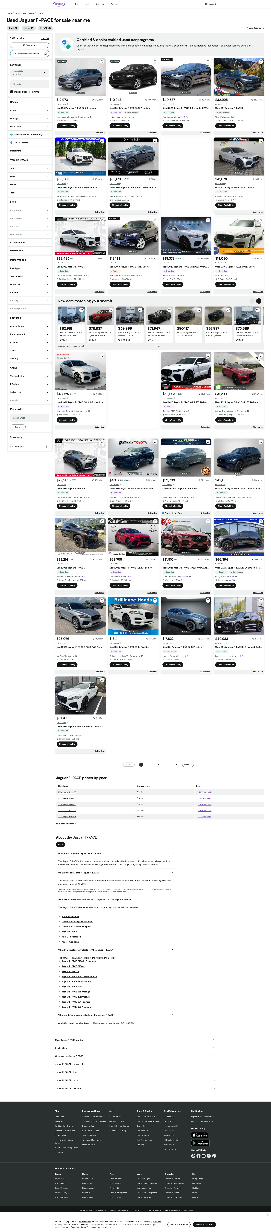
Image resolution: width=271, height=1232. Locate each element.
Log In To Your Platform (201, 1121)
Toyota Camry (61, 1192)
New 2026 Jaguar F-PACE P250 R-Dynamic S (216, 334)
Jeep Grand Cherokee (147, 1183)
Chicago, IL (169, 1116)
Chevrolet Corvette (173, 1178)
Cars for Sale (20, 13)
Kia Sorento (197, 1183)
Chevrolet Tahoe (172, 1192)
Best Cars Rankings (90, 1130)
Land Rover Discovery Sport (76, 926)
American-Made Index (91, 1140)
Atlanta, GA (169, 1135)
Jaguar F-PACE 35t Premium (76, 1006)
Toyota (58, 1174)
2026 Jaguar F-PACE (67, 792)
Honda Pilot (87, 1192)
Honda (85, 1174)
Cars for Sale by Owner (65, 1130)
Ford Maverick (116, 1178)
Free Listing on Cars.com (120, 1126)
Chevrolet (169, 1174)
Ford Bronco (115, 1183)
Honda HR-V (87, 1197)
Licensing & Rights (151, 1210)
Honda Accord (88, 1188)
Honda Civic (87, 1183)
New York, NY (169, 1144)
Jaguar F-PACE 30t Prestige (76, 1001)
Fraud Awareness (172, 1210)
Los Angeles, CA (171, 1126)
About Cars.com (85, 1210)
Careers (135, 1210)
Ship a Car (141, 1126)
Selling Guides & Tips (118, 1130)
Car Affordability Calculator (148, 1121)
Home (9, 13)
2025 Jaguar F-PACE (67, 798)
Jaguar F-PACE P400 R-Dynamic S (79, 976)
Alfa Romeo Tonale (71, 941)
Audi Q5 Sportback (71, 936)
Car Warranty (142, 1130)
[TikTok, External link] (193, 1156)
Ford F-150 (114, 1188)
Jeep (139, 1174)
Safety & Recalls (89, 1135)
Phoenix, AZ (169, 1130)
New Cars (59, 1121)
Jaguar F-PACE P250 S (73, 966)
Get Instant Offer (116, 1121)
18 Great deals (204, 816)
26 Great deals (204, 804)
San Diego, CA (170, 1149)
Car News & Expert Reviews (94, 1121)
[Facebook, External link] (198, 1156)
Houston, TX (169, 1121)
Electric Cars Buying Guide (66, 1147)
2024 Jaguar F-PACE (67, 804)
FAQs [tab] (60, 844)
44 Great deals (205, 792)
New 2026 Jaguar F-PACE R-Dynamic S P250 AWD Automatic (71, 335)
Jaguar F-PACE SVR (72, 986)
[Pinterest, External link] (214, 1156)
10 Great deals (204, 798)
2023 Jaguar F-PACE (67, 810)
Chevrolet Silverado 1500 (175, 1183)
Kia (193, 1174)
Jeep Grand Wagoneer (147, 1192)
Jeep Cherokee (144, 1197)
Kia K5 (194, 1192)
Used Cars (59, 1116)
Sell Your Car (114, 1116)
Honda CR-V (87, 1178)
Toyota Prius (60, 1183)
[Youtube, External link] (204, 1156)
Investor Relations (118, 1210)
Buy (76, 4)
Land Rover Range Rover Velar (77, 921)
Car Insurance (143, 1135)
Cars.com (157, 1221)
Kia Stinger (196, 1188)
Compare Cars (88, 1126)
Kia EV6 (195, 1197)
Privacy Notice (85, 1221)
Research (100, 4)
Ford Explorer (116, 1197)
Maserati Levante (70, 916)
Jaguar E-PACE (69, 931)
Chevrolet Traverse (173, 1188)
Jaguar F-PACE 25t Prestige (76, 996)
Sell (87, 4)
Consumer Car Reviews (92, 1116)
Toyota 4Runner (62, 1197)
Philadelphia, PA (171, 1140)
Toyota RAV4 (60, 1178)
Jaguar (31, 13)
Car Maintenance (144, 1140)
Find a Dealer (60, 1135)
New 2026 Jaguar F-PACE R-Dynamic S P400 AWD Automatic (100, 335)
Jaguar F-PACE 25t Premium (76, 981)
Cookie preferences (179, 1224)
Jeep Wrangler (143, 1178)
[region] (135, 1222)
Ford (112, 1174)
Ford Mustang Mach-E (119, 1192)
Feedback (188, 1210)
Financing (59, 1152)
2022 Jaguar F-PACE (67, 816)
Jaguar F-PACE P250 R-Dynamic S (79, 961)
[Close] (268, 1215)
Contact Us (101, 1210)
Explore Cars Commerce (202, 1116)
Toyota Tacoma (61, 1188)
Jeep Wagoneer (144, 1188)
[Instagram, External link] (209, 1156)
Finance (114, 4)
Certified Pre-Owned (64, 1126)
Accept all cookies (204, 1224)
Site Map (140, 1144)
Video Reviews (88, 1144)
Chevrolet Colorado (173, 1197)
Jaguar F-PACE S (70, 971)
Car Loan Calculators (146, 1116)
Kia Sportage (197, 1178)
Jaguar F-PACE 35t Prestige (76, 991)
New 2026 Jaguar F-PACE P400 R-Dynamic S (187, 334)
